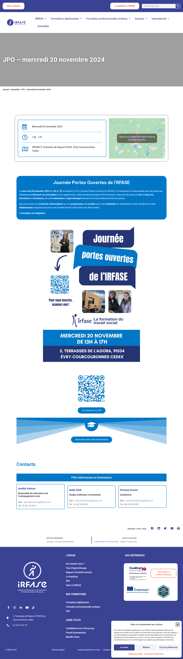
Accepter (124, 647)
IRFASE (39, 18)
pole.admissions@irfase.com (37, 502)
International (159, 18)
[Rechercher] (178, 6)
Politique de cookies (135, 654)
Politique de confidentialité (153, 654)
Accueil (6, 89)
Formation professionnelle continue (106, 18)
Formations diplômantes (65, 18)
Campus (139, 18)
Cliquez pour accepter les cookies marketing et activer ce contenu (137, 138)
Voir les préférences (168, 647)
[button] (177, 624)
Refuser (146, 647)
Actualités (43, 26)
